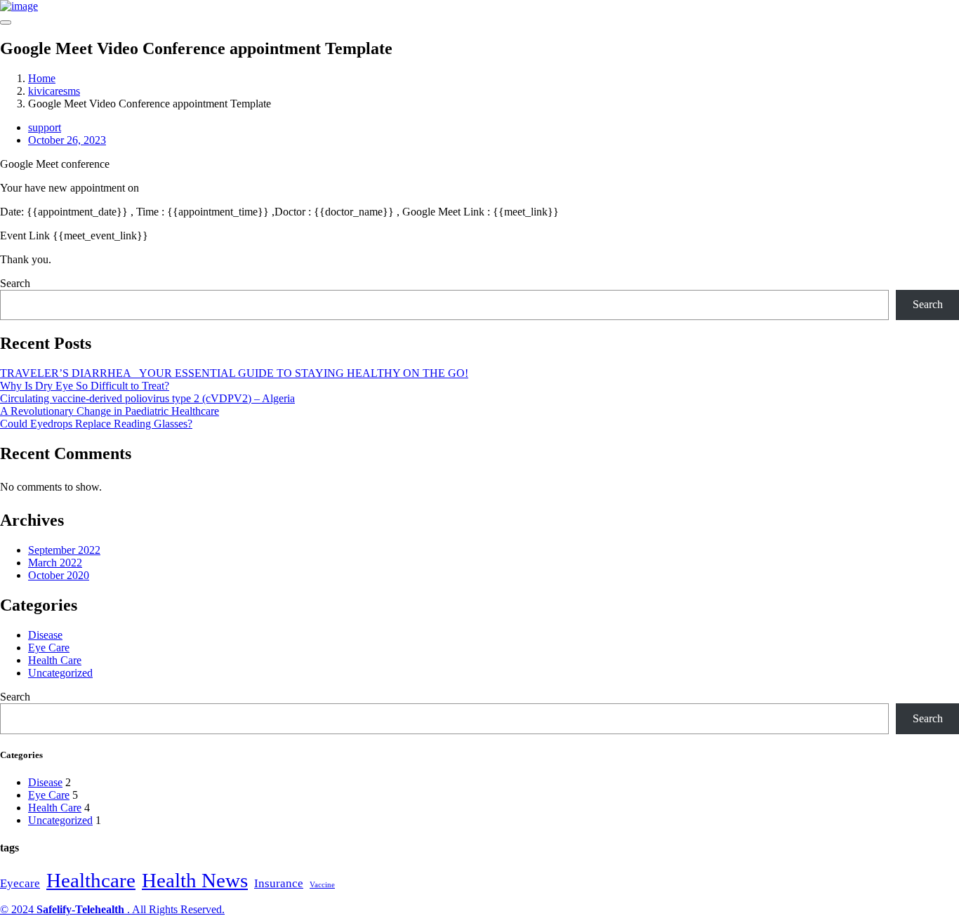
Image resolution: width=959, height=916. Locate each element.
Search (15, 283)
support (44, 127)
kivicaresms (54, 91)
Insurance (278, 883)
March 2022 (55, 563)
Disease (45, 635)
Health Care (54, 660)
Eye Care (49, 647)
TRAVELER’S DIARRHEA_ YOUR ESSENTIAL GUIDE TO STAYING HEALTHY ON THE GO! (234, 373)
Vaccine (322, 885)
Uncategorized (60, 673)
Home (41, 78)
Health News (195, 880)
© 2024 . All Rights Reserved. (112, 909)
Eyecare (20, 883)
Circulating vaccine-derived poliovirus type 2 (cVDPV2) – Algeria (147, 398)
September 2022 (64, 550)
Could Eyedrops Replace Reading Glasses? (96, 424)
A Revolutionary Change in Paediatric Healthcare (109, 411)
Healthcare (90, 880)
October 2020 (58, 575)
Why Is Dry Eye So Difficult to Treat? (84, 386)
